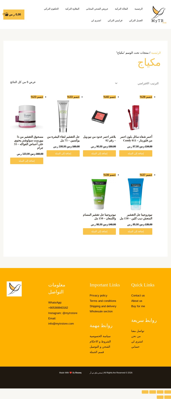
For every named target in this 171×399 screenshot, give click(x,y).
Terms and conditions (103, 300)
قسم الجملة (97, 352)
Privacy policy (98, 295)
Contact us (138, 295)
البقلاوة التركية (72, 8)
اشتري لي (96, 20)
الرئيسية (139, 8)
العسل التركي (136, 20)
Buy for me (138, 306)
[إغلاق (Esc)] (145, 392)
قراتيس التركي (115, 20)
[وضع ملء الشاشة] (160, 392)
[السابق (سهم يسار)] (167, 397)
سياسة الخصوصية (100, 336)
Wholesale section (101, 311)
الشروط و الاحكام (100, 341)
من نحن (136, 336)
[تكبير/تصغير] (167, 392)
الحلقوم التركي (51, 8)
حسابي (135, 346)
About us (136, 300)
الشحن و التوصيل (100, 346)
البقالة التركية (121, 8)
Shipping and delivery (103, 306)
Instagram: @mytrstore (62, 313)
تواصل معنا (137, 331)
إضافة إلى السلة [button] (136, 153)
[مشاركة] (152, 392)
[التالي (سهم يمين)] (160, 397)
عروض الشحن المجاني (97, 8)
